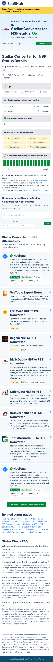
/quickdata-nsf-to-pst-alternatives (16, 389)
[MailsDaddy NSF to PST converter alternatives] (5, 360)
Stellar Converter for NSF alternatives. (34, 190)
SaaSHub (23, 659)
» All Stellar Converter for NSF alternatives (26, 504)
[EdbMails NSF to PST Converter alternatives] (5, 312)
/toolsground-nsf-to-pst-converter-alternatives (22, 435)
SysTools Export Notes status (30, 519)
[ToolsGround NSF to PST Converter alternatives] (5, 439)
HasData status (8, 519)
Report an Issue (43, 43)
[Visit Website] (50, 292)
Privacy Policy (33, 659)
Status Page (13, 659)
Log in (5, 221)
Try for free (15, 277)
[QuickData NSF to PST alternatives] (5, 393)
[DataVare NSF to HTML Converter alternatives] (5, 414)
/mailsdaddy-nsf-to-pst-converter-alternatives (21, 357)
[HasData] (5, 257)
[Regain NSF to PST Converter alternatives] (5, 339)
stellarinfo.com (41, 180)
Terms (41, 659)
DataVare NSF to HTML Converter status (19, 529)
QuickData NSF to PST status (31, 527)
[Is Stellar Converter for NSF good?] (19, 43)
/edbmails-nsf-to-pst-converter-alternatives (20, 308)
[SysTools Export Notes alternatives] (5, 293)
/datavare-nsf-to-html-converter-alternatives (21, 410)
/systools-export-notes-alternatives (17, 290)
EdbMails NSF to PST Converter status (18, 521)
